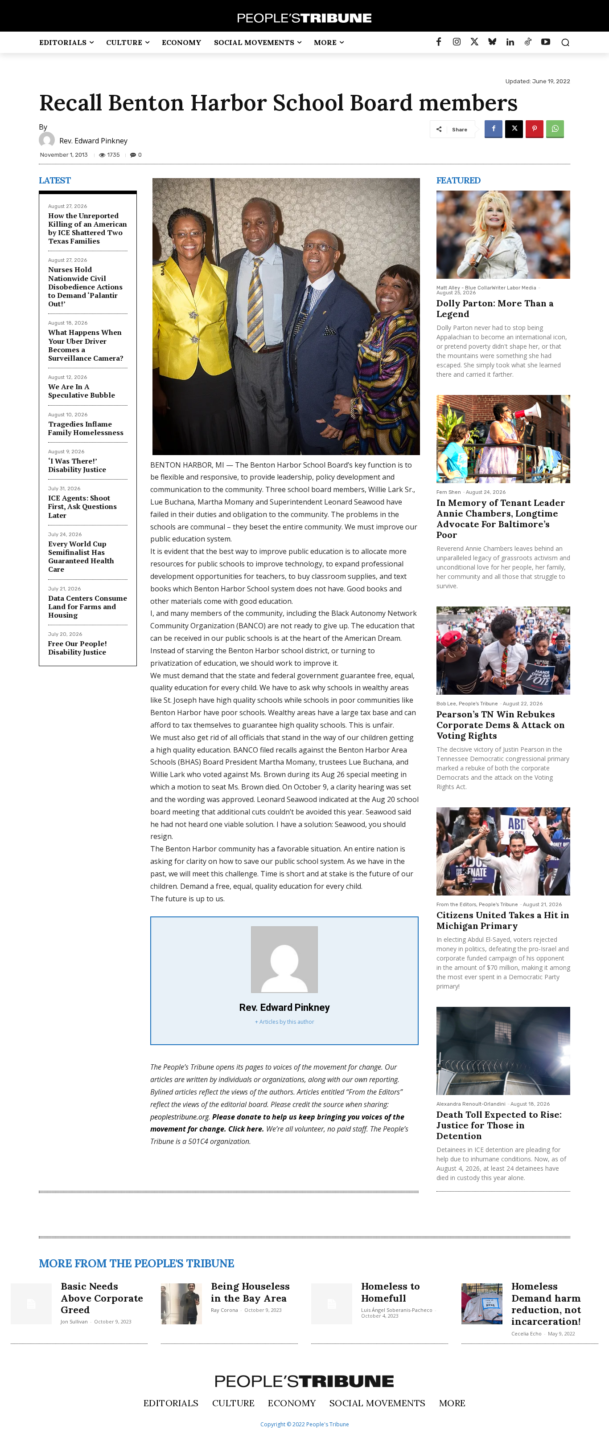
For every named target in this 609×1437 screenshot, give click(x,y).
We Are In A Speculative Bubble (81, 391)
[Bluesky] (492, 42)
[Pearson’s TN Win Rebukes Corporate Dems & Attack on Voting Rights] (503, 651)
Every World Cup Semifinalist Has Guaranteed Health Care (81, 556)
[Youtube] (546, 42)
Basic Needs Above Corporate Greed (102, 1298)
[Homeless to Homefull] (331, 1303)
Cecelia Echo (526, 1333)
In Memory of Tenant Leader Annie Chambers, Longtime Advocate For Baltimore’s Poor (500, 518)
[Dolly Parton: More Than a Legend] (503, 235)
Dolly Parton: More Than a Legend (495, 308)
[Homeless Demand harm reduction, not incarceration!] (481, 1303)
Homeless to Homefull (390, 1292)
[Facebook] (439, 42)
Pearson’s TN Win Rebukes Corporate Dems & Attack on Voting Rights (500, 724)
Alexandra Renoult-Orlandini (471, 1104)
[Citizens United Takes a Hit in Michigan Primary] (503, 851)
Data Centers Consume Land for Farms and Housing (87, 606)
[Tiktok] (528, 42)
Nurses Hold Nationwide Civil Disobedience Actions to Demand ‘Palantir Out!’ (85, 287)
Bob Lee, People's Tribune (467, 704)
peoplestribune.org (179, 1117)
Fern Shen (448, 492)
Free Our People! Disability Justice (77, 648)
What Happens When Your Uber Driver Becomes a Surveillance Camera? (85, 345)
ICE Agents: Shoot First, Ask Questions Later (82, 506)
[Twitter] (474, 42)
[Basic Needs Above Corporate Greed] (31, 1303)
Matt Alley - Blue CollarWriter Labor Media (486, 288)
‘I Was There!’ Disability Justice (77, 465)
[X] (514, 129)
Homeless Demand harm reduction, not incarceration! (546, 1303)
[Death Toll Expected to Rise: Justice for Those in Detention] (503, 1051)
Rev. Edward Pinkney (93, 141)
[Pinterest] (534, 129)
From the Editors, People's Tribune (477, 905)
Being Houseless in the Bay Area (250, 1292)
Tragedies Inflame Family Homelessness (85, 428)
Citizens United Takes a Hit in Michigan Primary (502, 920)
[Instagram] (456, 42)
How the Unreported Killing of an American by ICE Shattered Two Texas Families (87, 228)
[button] (565, 42)
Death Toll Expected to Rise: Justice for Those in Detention (499, 1125)
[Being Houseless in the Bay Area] (181, 1303)
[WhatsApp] (555, 129)
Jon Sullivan (74, 1321)
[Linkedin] (510, 42)
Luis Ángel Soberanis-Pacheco (396, 1310)
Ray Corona (224, 1310)
